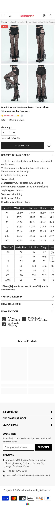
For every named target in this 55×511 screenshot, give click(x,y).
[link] (14, 385)
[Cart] (50, 15)
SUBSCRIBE (44, 447)
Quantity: (6, 127)
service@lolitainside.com (20, 475)
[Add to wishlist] (49, 146)
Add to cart (23, 145)
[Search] (10, 16)
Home (4, 22)
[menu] (3, 15)
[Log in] (44, 16)
